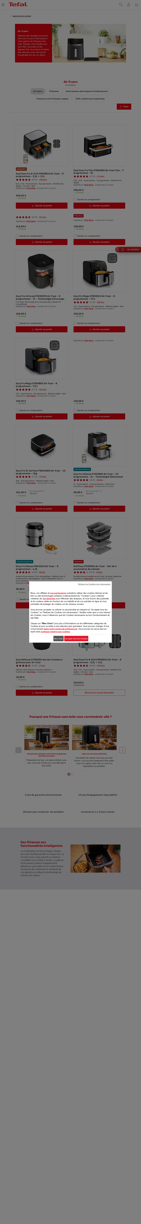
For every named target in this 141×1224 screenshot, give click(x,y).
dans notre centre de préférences (60, 629)
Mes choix (58, 639)
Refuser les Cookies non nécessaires (94, 584)
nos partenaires (58, 593)
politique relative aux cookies (55, 631)
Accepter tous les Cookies (76, 639)
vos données (49, 598)
